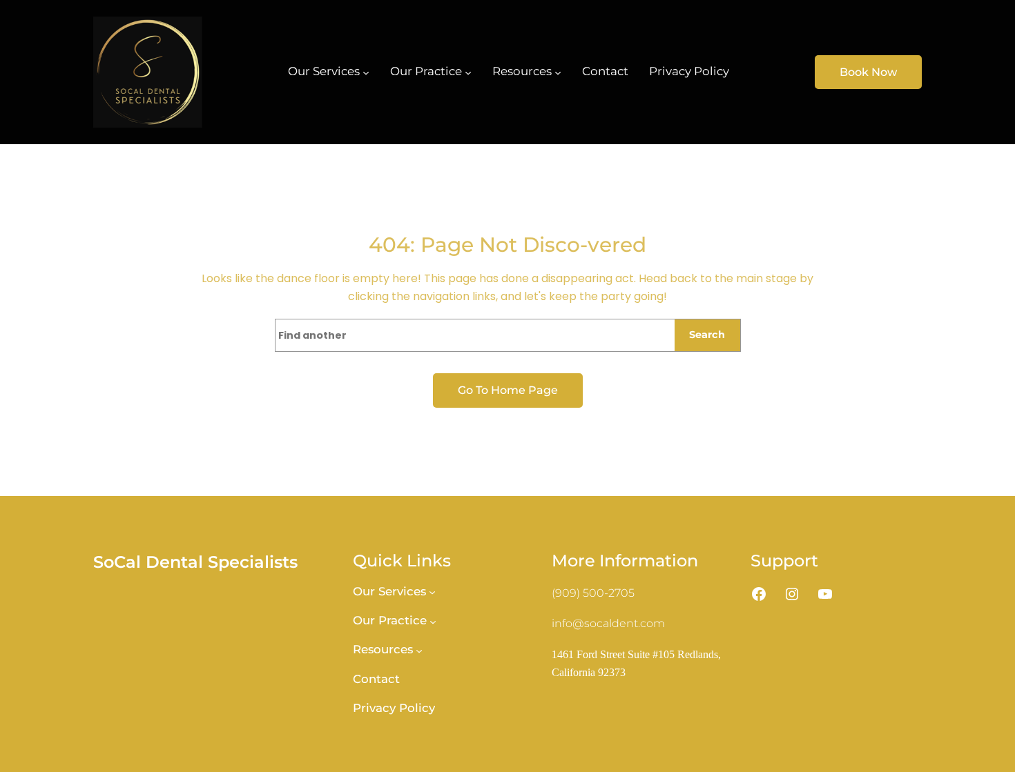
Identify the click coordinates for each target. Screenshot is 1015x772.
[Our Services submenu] (365, 71)
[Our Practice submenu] (468, 71)
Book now (868, 72)
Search (707, 334)
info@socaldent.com (608, 623)
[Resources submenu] (557, 71)
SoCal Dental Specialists (195, 562)
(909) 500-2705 (593, 593)
